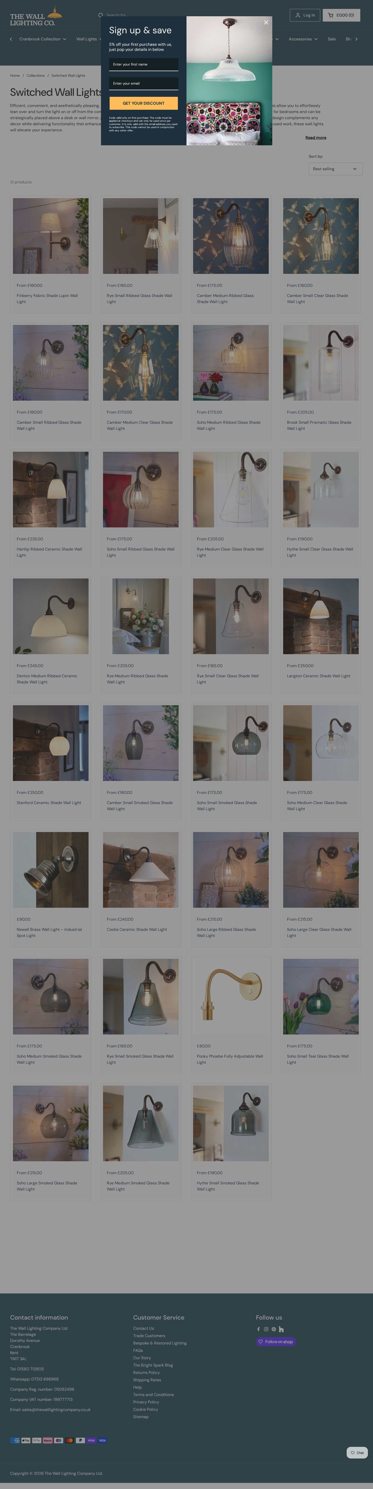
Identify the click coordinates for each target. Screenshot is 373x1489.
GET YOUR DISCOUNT (144, 103)
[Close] (266, 22)
